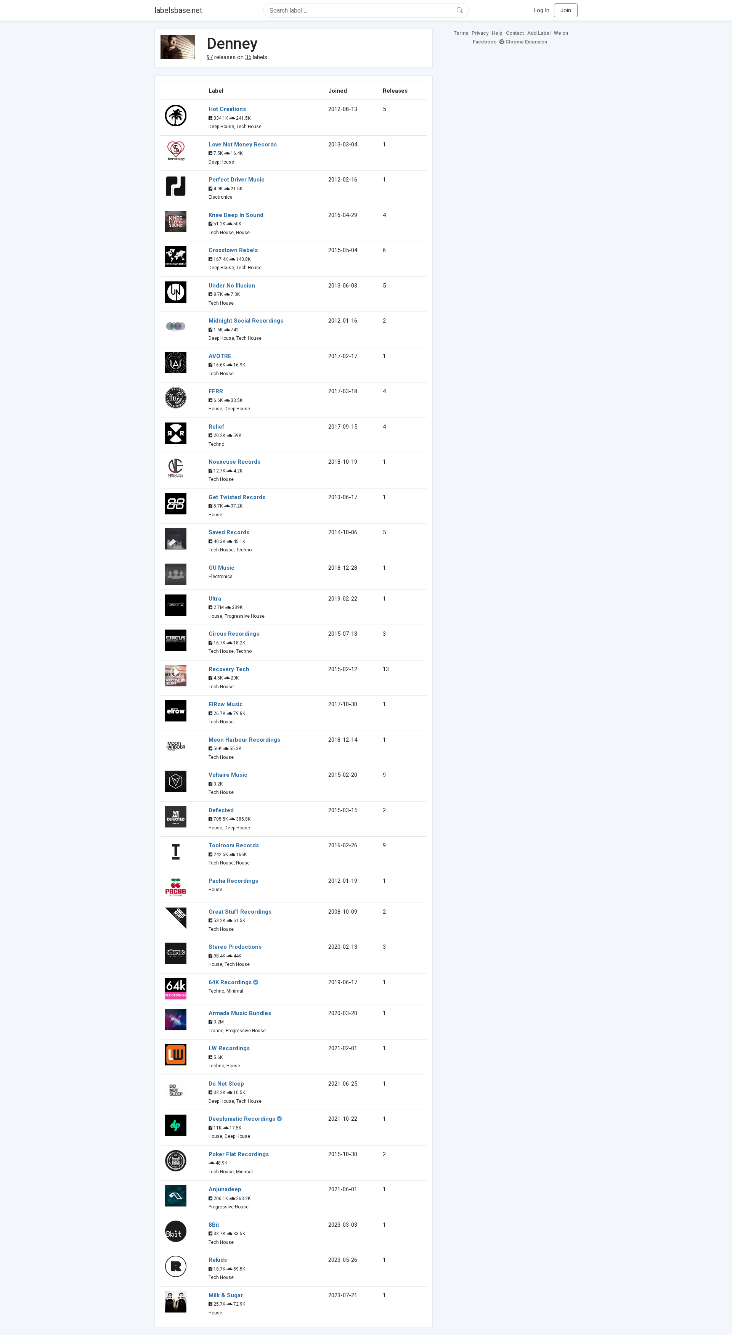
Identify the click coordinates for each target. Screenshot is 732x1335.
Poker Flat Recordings (239, 1154)
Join (565, 10)
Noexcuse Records (234, 461)
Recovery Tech (229, 669)
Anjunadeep (225, 1189)
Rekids (218, 1259)
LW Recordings (229, 1048)
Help (497, 33)
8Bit (214, 1224)
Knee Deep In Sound (236, 215)
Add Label (539, 33)
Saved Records (229, 532)
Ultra (215, 598)
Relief (217, 426)
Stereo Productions (235, 946)
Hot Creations (227, 109)
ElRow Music (226, 704)
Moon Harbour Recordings (244, 739)
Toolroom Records (234, 845)
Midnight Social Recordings (246, 320)
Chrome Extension (525, 42)
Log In (541, 10)
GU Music (221, 567)
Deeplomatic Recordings (242, 1118)
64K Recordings (230, 982)
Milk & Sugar (226, 1295)
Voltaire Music (228, 774)
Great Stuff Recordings (240, 911)
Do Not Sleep (226, 1083)
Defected (221, 810)
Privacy (480, 33)
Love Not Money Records (243, 144)
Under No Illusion (232, 285)
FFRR (216, 391)
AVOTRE (220, 356)
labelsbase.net (178, 10)
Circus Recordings (234, 633)
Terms (461, 33)
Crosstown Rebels (233, 250)
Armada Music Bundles (240, 1013)
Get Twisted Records (237, 497)
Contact (515, 33)
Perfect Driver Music (237, 179)
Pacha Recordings (233, 880)
